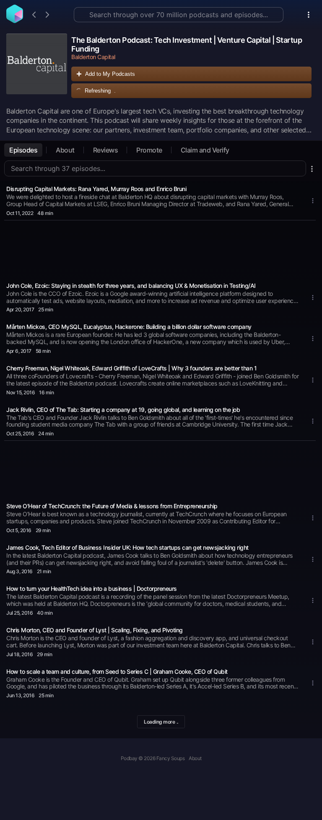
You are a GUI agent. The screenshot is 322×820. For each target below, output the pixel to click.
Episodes (23, 150)
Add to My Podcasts (110, 74)
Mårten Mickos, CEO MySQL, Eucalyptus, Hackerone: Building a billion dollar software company (129, 326)
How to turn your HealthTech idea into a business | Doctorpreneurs (91, 588)
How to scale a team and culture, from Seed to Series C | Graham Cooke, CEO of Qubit (117, 671)
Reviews (105, 150)
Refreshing (100, 91)
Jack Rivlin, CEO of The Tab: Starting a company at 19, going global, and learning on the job (123, 409)
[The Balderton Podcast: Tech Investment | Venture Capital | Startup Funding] (36, 68)
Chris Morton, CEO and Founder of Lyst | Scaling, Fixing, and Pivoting (94, 630)
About (65, 150)
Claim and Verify (205, 150)
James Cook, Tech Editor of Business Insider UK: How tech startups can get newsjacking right (127, 547)
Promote (149, 150)
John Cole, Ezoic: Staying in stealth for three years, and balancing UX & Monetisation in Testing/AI (131, 285)
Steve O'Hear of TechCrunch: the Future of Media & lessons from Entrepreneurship (112, 506)
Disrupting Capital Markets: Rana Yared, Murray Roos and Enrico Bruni (96, 188)
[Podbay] (14, 20)
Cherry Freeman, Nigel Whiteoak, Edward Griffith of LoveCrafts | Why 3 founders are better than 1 (131, 368)
